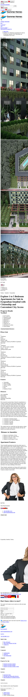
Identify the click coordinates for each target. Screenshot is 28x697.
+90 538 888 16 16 (7, 511)
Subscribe (3, 690)
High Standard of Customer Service (11, 677)
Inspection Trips (7, 674)
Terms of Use (23, 620)
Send (2, 624)
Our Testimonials (7, 655)
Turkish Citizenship (5, 21)
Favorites (3, 10)
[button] (2, 23)
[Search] (15, 6)
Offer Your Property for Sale (9, 643)
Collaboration (6, 653)
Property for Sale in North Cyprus (11, 666)
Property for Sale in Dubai (9, 665)
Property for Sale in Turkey (9, 664)
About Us (5, 654)
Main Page (5, 31)
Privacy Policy (6, 621)
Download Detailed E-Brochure (7, 328)
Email (2, 515)
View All (2, 647)
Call (5, 515)
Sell (1, 26)
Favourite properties (5, 4)
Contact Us (9, 29)
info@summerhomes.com (9, 512)
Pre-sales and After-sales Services (11, 676)
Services (2, 29)
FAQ (5, 29)
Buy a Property (6, 642)
